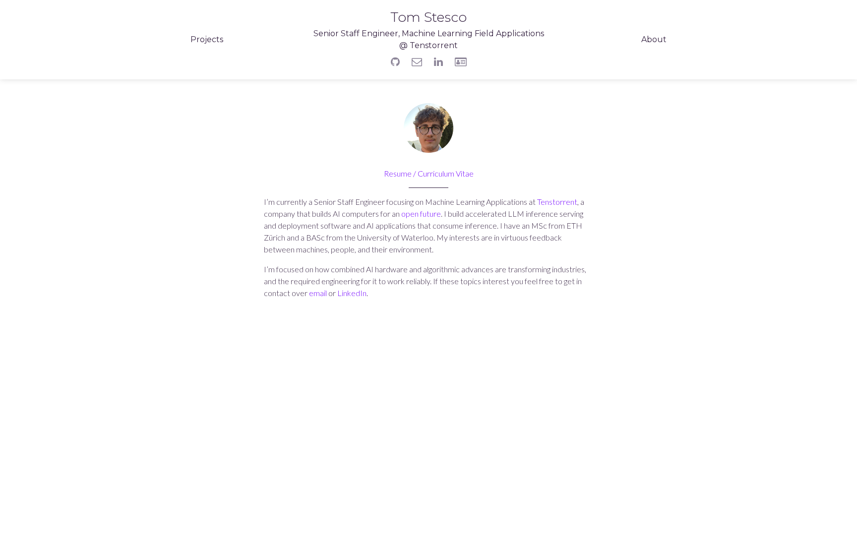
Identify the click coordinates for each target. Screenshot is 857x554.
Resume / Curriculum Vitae (429, 173)
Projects (206, 39)
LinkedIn (352, 293)
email (318, 293)
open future (421, 213)
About (654, 39)
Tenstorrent (557, 201)
